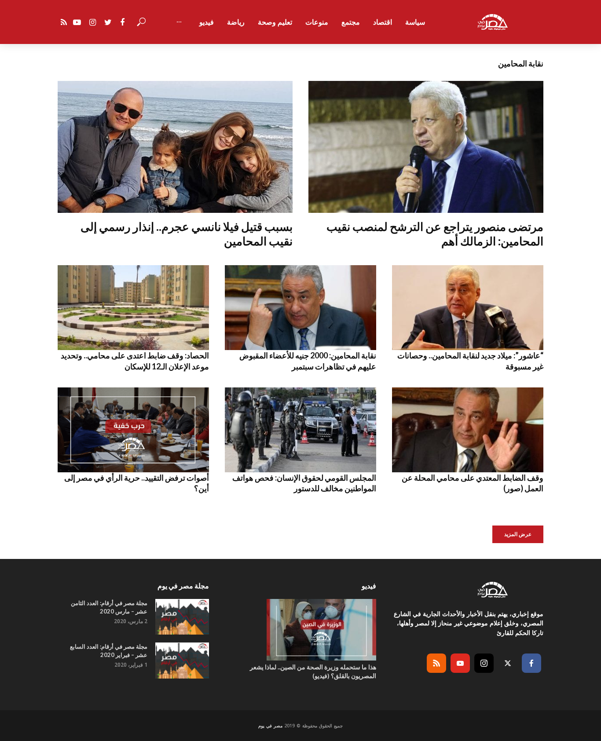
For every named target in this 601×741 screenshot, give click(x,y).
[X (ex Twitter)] (507, 663)
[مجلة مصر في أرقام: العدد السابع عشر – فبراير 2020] (182, 660)
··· (179, 22)
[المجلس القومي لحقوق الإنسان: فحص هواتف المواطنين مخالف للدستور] (300, 429)
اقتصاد (382, 22)
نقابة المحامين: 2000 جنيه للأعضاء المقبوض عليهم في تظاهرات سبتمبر (307, 360)
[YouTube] (460, 663)
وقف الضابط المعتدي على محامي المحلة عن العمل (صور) (472, 483)
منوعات (316, 22)
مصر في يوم (270, 726)
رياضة (236, 22)
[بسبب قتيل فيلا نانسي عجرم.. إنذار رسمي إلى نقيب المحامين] (175, 147)
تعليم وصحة (275, 22)
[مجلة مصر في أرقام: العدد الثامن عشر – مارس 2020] (182, 617)
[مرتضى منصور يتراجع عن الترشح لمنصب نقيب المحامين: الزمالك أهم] (425, 147)
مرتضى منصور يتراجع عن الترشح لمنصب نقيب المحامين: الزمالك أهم (434, 233)
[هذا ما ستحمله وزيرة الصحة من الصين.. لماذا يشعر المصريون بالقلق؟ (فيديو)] (300, 630)
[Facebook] (531, 663)
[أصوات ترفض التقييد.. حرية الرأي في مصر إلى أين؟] (133, 429)
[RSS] (436, 663)
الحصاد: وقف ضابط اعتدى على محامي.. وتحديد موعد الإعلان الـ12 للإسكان (135, 360)
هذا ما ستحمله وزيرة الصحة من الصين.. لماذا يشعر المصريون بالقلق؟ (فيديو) (313, 671)
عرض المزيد (517, 534)
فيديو (206, 22)
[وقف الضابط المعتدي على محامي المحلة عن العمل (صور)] (467, 429)
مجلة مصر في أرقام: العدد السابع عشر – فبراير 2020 (108, 650)
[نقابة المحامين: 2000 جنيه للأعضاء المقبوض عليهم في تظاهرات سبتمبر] (300, 307)
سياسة (415, 22)
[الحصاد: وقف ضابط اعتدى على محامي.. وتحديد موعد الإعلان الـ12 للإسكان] (133, 307)
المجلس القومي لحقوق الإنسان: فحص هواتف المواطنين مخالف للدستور (304, 483)
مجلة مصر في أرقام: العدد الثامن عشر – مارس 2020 (109, 607)
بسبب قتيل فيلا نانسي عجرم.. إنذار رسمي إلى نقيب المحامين (187, 233)
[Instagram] (484, 663)
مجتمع (350, 22)
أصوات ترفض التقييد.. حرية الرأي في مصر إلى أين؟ (136, 483)
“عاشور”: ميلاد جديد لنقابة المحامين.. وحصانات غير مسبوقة (470, 360)
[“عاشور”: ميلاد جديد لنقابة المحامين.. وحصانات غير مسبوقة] (467, 307)
